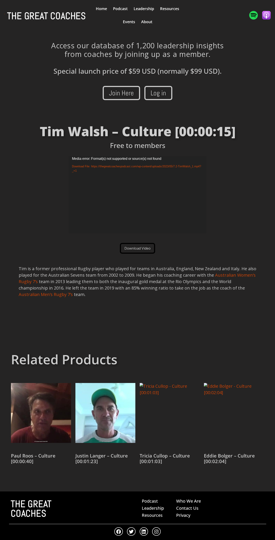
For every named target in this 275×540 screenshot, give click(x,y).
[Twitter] (131, 531)
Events (129, 21)
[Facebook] (118, 531)
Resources (169, 8)
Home (101, 8)
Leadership (144, 8)
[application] (137, 194)
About (146, 21)
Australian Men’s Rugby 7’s (46, 294)
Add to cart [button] (26, 476)
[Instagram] (156, 531)
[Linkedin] (144, 531)
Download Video (137, 248)
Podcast (120, 8)
